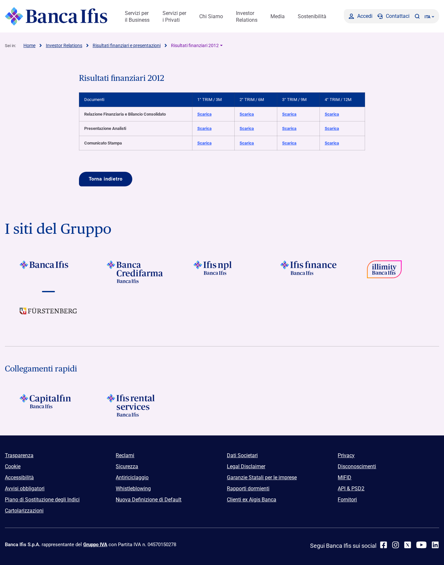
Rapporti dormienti (248, 488)
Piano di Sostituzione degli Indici (42, 499)
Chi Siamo (211, 16)
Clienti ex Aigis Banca (251, 499)
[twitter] (407, 545)
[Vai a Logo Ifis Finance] (309, 272)
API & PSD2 (351, 488)
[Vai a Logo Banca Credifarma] (135, 272)
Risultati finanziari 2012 (195, 45)
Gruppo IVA (95, 544)
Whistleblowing (133, 488)
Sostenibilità (312, 16)
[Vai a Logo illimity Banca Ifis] (395, 272)
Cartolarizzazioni (24, 511)
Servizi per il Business (137, 16)
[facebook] (383, 545)
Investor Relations (246, 16)
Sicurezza (127, 466)
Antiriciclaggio (132, 477)
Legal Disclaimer (246, 466)
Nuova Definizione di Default (148, 499)
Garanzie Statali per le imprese (262, 477)
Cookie (12, 466)
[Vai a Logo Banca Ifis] (48, 272)
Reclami (125, 455)
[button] (417, 16)
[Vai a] (221, 272)
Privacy (346, 455)
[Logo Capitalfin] (48, 405)
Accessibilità (19, 477)
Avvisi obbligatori (25, 488)
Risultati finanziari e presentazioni (127, 45)
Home (29, 45)
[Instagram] (395, 545)
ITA (427, 17)
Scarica (204, 114)
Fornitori (347, 499)
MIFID (344, 477)
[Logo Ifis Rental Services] (135, 405)
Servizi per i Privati (174, 16)
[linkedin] (435, 545)
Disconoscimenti (357, 466)
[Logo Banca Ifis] (56, 16)
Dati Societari (242, 455)
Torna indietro (106, 179)
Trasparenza (19, 455)
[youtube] (421, 545)
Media (277, 16)
